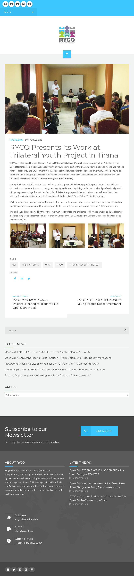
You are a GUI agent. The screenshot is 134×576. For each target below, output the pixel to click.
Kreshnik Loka (30, 265)
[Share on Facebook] (13, 278)
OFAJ (47, 265)
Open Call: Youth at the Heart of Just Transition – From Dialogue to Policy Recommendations (58, 357)
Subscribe (104, 430)
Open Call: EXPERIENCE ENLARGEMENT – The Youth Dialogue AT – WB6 (47, 352)
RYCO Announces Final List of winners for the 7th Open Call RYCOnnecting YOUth (52, 363)
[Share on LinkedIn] (20, 278)
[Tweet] (27, 278)
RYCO (60, 265)
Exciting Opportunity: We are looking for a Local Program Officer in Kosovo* (48, 375)
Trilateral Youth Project (84, 265)
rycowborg (35, 140)
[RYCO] (67, 34)
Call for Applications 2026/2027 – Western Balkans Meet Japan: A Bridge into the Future (55, 369)
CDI (14, 265)
